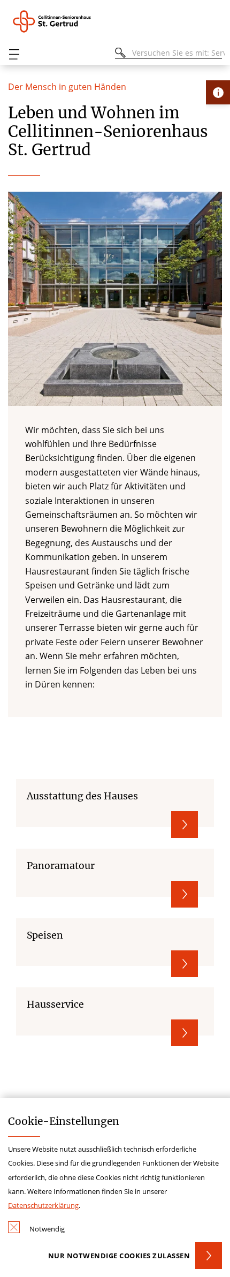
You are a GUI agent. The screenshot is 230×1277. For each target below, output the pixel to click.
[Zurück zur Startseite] (67, 21)
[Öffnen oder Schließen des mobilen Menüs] (14, 54)
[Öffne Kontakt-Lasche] (218, 92)
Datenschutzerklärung (43, 1205)
